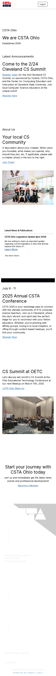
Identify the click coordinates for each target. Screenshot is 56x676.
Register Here (9, 95)
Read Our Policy (18, 646)
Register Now (9, 337)
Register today (10, 74)
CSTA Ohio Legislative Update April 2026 (25, 237)
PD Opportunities (18, 624)
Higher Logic (23, 662)
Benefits (14, 599)
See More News (12, 255)
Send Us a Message (14, 577)
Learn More (11, 249)
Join (12, 596)
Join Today (8, 162)
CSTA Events (16, 621)
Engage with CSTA (19, 602)
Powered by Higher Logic (28, 673)
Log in (43, 4)
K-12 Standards (17, 627)
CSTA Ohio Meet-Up (13, 388)
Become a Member (28, 485)
